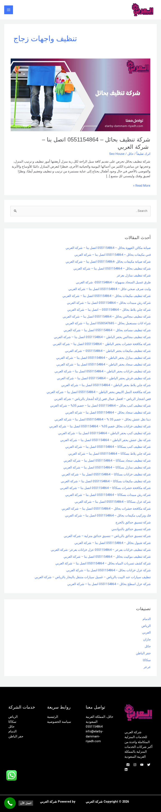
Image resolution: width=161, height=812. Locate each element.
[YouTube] (141, 764)
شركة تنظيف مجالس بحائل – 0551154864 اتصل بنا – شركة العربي (107, 316)
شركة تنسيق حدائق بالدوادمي (131, 529)
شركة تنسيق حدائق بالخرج (133, 522)
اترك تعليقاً (143, 154)
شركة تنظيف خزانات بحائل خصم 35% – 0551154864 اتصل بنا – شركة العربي (100, 426)
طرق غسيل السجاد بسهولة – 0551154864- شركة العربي (113, 282)
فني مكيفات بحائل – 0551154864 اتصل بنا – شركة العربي (112, 255)
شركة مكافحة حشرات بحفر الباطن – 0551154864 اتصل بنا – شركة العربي (102, 344)
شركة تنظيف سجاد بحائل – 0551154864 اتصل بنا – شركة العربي (108, 412)
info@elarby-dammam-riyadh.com (94, 736)
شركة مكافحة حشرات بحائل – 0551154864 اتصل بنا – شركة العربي (106, 508)
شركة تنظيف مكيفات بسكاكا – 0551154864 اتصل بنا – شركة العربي (106, 481)
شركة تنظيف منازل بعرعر (134, 275)
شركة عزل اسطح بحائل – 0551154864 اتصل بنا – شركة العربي (109, 584)
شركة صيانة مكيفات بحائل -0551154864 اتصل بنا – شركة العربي (108, 261)
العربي (146, 632)
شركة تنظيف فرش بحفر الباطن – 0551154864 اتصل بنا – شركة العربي (104, 378)
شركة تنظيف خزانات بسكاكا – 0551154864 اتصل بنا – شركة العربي (106, 474)
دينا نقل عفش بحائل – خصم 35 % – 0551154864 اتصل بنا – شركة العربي (103, 419)
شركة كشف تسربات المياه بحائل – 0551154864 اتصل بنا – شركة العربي (103, 563)
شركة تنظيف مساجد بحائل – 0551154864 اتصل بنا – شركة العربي (107, 330)
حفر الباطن (143, 653)
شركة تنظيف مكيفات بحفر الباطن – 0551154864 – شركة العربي (108, 351)
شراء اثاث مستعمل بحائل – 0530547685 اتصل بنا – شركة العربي (108, 323)
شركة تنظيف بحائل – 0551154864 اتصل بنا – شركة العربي (112, 268)
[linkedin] (126, 769)
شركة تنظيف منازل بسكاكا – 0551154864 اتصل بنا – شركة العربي (107, 467)
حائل (130, 154)
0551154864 (94, 726)
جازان (147, 639)
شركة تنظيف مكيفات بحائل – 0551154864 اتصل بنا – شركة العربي (106, 296)
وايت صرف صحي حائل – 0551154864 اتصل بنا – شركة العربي (109, 289)
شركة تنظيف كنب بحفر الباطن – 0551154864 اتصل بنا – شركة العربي (104, 433)
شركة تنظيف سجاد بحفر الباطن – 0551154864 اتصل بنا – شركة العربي (103, 364)
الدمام (147, 619)
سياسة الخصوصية (59, 722)
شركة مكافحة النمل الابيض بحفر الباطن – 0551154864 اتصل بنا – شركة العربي (99, 392)
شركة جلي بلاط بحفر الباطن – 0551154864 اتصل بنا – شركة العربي (106, 385)
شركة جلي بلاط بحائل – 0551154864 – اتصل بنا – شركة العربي (109, 310)
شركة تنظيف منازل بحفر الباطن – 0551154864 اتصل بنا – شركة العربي (103, 358)
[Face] (128, 764)
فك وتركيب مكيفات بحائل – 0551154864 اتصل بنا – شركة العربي (108, 515)
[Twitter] (148, 764)
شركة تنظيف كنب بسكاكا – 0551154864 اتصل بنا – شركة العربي (108, 447)
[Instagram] (134, 764)
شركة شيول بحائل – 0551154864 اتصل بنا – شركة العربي (112, 543)
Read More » (141, 185)
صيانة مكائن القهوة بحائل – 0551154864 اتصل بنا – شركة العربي (108, 248)
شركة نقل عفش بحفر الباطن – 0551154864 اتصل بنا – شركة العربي (105, 440)
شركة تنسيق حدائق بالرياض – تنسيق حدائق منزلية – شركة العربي (107, 536)
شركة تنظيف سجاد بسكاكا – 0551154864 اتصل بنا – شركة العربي (107, 460)
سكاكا (147, 660)
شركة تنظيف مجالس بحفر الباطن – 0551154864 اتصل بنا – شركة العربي (102, 337)
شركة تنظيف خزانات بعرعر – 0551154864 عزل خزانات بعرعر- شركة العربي (101, 550)
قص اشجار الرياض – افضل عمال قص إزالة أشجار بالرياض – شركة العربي (102, 399)
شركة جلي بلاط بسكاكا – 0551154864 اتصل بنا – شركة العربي (109, 454)
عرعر (147, 667)
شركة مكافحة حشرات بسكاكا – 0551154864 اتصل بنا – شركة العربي (105, 488)
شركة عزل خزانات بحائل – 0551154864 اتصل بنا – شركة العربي (108, 570)
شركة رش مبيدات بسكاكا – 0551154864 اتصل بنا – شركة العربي (108, 495)
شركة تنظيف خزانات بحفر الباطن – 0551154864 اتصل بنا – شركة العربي (103, 371)
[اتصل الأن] (10, 803)
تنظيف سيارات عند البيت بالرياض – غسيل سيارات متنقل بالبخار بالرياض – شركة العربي (93, 577)
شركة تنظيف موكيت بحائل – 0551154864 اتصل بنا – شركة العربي (107, 557)
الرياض (146, 626)
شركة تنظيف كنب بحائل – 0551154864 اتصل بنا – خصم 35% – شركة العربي (100, 405)
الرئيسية (52, 717)
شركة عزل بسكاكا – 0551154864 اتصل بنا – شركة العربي (113, 502)
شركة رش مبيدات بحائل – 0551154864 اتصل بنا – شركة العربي (109, 303)
